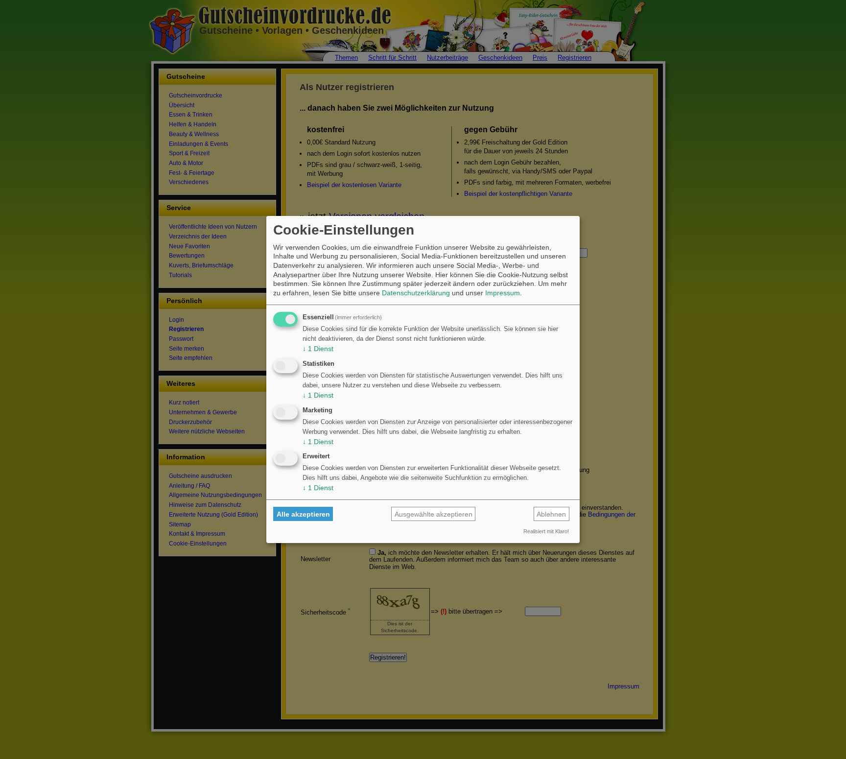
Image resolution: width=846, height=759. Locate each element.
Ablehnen (551, 514)
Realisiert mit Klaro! (546, 531)
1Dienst (318, 349)
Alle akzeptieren (303, 514)
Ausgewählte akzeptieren (433, 514)
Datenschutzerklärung (416, 293)
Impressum (502, 293)
